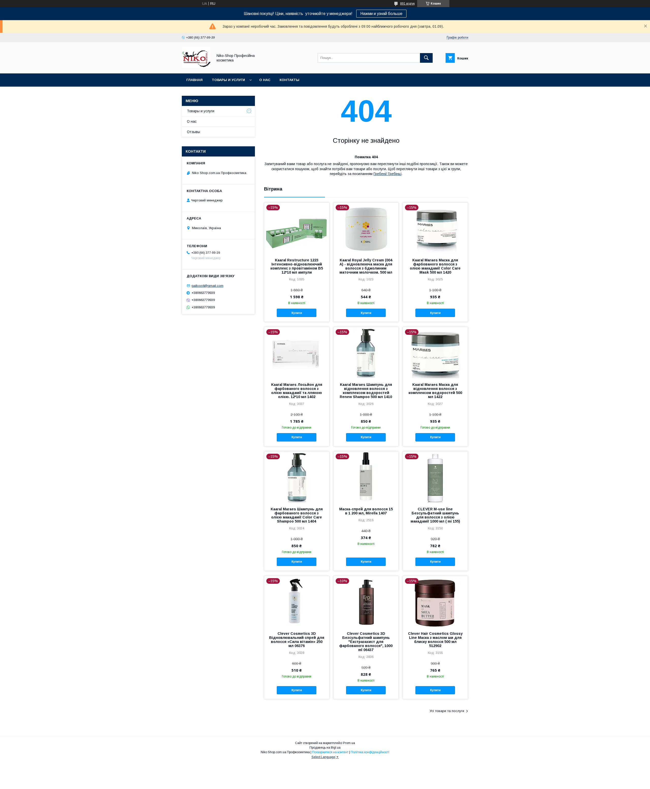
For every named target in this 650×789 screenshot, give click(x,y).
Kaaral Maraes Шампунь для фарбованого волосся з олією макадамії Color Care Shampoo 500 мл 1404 (297, 515)
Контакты (289, 80)
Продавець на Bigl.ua (325, 747)
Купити (296, 313)
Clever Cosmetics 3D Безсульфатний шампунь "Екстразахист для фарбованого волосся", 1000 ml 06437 (366, 642)
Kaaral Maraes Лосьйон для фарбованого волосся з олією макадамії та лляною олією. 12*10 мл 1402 (296, 391)
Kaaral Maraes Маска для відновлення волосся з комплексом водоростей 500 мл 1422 (435, 391)
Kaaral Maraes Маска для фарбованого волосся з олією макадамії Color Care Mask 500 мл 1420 (435, 266)
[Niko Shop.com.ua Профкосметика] (196, 67)
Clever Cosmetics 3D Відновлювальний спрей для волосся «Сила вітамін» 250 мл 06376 (296, 640)
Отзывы (193, 132)
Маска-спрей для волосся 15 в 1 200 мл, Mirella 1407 (366, 511)
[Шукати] (426, 58)
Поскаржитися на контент (330, 752)
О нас (264, 80)
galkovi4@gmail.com (207, 286)
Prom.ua (349, 743)
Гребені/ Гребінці (387, 174)
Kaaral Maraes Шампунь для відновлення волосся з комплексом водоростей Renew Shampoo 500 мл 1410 (366, 391)
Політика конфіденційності (370, 752)
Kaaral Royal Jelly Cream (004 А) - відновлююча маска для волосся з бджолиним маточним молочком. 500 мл (365, 266)
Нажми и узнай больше (381, 13)
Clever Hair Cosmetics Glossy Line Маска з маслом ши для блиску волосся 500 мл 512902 (435, 640)
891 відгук (407, 3)
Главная (194, 80)
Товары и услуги (228, 80)
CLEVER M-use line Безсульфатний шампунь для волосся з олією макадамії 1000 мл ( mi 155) (435, 515)
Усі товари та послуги (447, 711)
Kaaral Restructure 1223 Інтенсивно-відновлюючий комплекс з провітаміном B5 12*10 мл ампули (296, 266)
